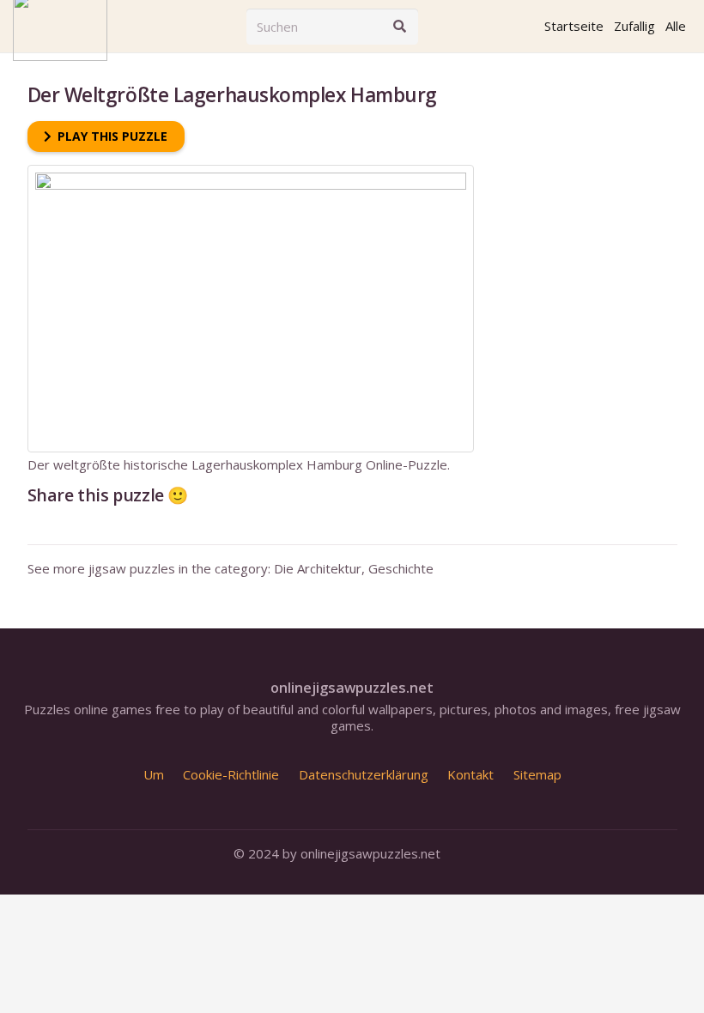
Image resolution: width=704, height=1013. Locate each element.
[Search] (400, 27)
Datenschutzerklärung (363, 774)
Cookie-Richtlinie (231, 774)
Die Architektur (317, 568)
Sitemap (537, 774)
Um (153, 774)
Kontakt (470, 774)
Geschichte (401, 568)
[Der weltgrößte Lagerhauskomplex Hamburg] (250, 172)
